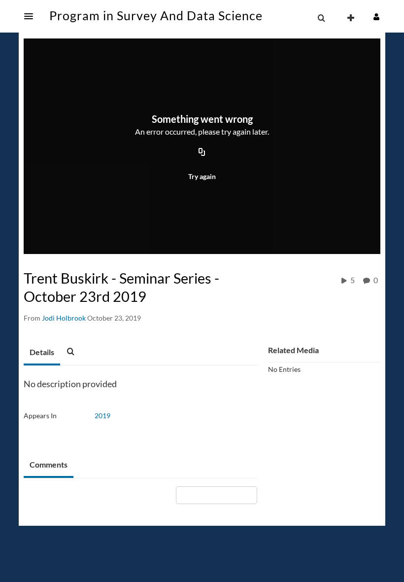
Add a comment (221, 495)
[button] (31, 16)
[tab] (42, 352)
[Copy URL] (202, 153)
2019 (102, 415)
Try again (202, 176)
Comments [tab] (48, 464)
